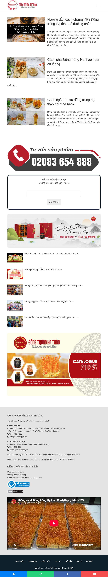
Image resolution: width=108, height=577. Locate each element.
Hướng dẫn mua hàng (16, 475)
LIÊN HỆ (89, 561)
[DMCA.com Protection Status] (15, 491)
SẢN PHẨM (32, 561)
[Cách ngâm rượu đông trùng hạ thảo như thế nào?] (26, 111)
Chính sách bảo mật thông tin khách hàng (24, 477)
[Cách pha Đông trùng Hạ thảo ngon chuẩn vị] (26, 67)
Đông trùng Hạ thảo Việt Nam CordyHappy (51, 568)
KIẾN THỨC (45, 561)
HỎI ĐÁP (69, 561)
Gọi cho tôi (54, 202)
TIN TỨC (58, 561)
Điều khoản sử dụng (15, 472)
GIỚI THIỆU (20, 561)
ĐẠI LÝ (79, 561)
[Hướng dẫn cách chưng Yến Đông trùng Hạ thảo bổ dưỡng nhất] (26, 29)
